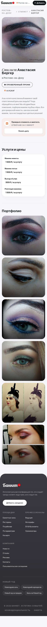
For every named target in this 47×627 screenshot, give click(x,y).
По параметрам (9, 531)
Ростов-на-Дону (7, 11)
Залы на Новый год (34, 593)
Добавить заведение (14, 503)
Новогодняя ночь (11, 587)
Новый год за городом (13, 593)
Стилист (23, 12)
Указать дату (23, 131)
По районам (7, 526)
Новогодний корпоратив (32, 587)
